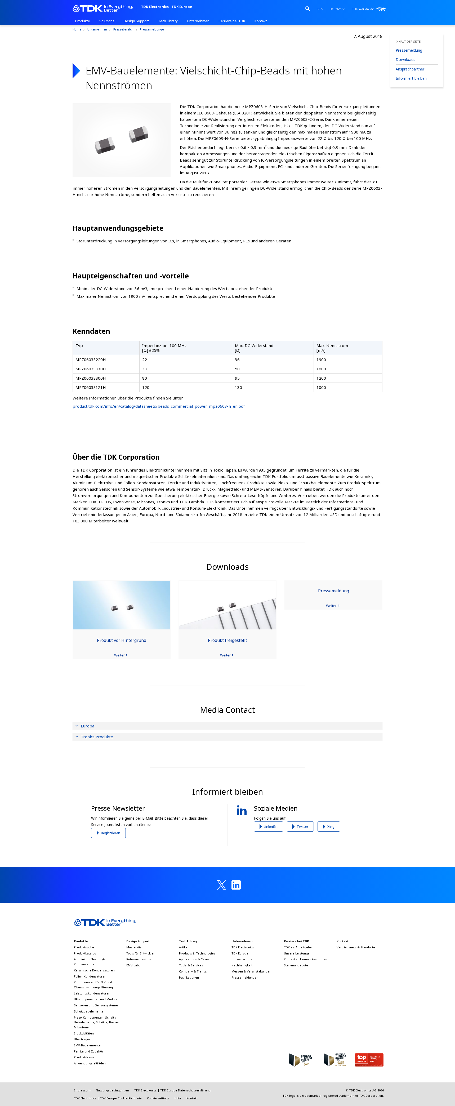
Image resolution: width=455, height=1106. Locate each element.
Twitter (302, 826)
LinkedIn (271, 826)
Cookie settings (158, 1098)
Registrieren (110, 832)
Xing (330, 826)
